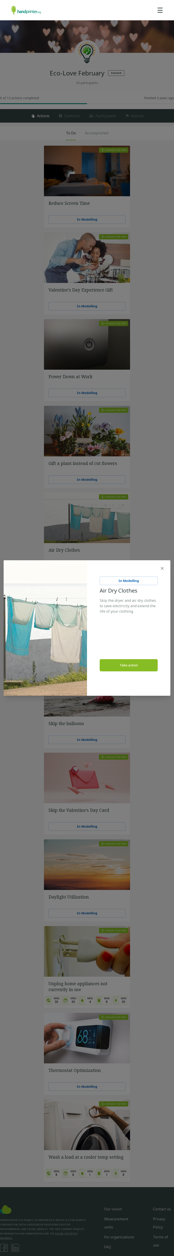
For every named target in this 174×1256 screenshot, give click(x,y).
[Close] (162, 568)
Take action (129, 665)
